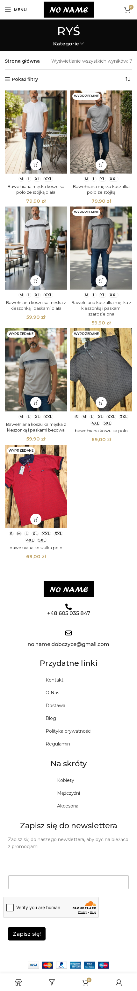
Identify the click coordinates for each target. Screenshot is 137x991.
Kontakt (54, 680)
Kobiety (65, 780)
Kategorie (66, 43)
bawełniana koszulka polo (101, 430)
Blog (51, 718)
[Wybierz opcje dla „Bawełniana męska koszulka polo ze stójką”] (101, 164)
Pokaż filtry (25, 79)
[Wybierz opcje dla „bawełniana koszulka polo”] (101, 402)
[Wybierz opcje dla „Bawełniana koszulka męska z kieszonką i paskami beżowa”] (35, 402)
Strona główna (22, 61)
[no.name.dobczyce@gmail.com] (68, 633)
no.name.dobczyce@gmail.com (68, 644)
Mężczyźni (68, 793)
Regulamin (58, 744)
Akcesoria (67, 806)
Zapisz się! (27, 934)
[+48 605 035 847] (68, 607)
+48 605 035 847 (68, 613)
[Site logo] (69, 9)
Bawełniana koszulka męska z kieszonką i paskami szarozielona (101, 308)
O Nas (52, 693)
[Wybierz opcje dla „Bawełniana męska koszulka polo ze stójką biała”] (35, 164)
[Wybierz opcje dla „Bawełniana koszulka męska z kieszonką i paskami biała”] (35, 280)
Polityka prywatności (68, 731)
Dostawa (55, 705)
